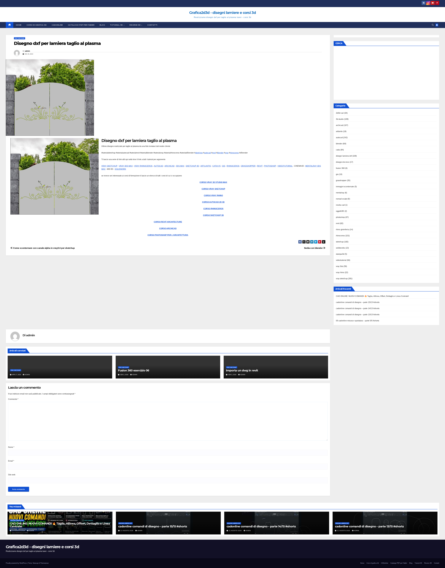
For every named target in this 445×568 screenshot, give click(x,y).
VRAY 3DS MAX (126, 166)
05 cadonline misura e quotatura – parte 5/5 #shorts (357, 321)
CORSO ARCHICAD (168, 228)
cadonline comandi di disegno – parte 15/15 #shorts (358, 302)
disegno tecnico (342, 162)
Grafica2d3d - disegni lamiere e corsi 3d (222, 12)
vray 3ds (339, 266)
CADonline (57, 25)
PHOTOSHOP (270, 166)
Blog (102, 25)
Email (11, 461)
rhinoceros (234, 153)
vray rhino (340, 272)
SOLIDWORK (120, 169)
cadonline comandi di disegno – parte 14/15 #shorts (358, 308)
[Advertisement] (75, 296)
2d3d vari (340, 113)
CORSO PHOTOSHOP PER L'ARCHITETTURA (168, 235)
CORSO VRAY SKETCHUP (213, 189)
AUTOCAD (158, 166)
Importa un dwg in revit (242, 370)
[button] (433, 25)
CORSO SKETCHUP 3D (213, 215)
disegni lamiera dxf (344, 156)
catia (338, 150)
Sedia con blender (313, 248)
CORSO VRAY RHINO (213, 195)
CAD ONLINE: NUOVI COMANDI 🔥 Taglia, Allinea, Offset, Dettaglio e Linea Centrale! (372, 296)
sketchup (199, 153)
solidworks (340, 248)
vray (227, 153)
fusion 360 (340, 168)
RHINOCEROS (233, 166)
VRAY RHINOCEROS (143, 166)
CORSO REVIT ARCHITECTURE (168, 222)
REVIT (260, 166)
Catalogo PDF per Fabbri (81, 25)
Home (18, 25)
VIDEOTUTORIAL (285, 166)
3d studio (340, 119)
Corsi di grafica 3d (37, 25)
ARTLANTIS (205, 166)
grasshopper (341, 180)
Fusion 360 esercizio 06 (133, 370)
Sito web (11, 475)
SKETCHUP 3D (192, 166)
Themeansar (44, 563)
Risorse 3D (135, 25)
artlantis (339, 131)
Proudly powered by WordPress (16, 563)
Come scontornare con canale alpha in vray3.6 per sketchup (44, 248)
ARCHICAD (170, 166)
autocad (207, 153)
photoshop (340, 217)
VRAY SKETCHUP (109, 166)
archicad (339, 125)
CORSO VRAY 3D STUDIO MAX (213, 182)
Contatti (152, 25)
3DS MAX (180, 166)
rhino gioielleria (342, 229)
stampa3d (340, 254)
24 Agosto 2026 (18, 530)
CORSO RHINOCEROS (213, 209)
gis (337, 174)
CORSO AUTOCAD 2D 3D (213, 202)
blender (220, 153)
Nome (11, 447)
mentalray (340, 193)
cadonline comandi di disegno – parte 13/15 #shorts (358, 315)
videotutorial (341, 260)
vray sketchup (19, 38)
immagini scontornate (345, 187)
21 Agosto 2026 (127, 530)
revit (214, 153)
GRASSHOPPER (248, 166)
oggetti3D (340, 211)
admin (27, 51)
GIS (223, 166)
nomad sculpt (341, 199)
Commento (13, 399)
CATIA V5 (216, 166)
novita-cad (340, 205)
